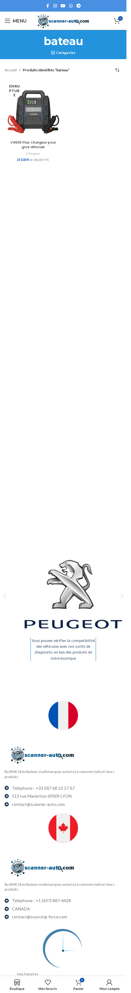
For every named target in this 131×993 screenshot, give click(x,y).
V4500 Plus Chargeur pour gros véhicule (33, 144)
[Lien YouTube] (63, 6)
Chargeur (33, 153)
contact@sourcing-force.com (39, 916)
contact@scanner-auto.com (38, 804)
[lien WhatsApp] (71, 6)
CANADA (21, 908)
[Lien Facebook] (47, 6)
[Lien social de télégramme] (79, 6)
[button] (5, 596)
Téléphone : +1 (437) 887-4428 (41, 900)
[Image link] (65, 755)
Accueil (11, 70)
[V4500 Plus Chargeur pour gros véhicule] (33, 109)
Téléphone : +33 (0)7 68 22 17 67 (43, 788)
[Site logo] (63, 21)
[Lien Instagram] (55, 6)
